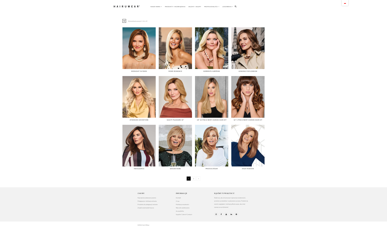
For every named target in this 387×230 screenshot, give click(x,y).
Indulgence (139, 168)
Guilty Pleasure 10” (175, 120)
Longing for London (248, 71)
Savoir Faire (175, 168)
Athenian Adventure (139, 120)
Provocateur (212, 168)
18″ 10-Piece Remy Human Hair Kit (211, 120)
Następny (198, 179)
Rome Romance (175, 71)
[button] (236, 7)
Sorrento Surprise (211, 71)
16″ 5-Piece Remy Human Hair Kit (248, 120)
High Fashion (248, 168)
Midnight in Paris (139, 71)
